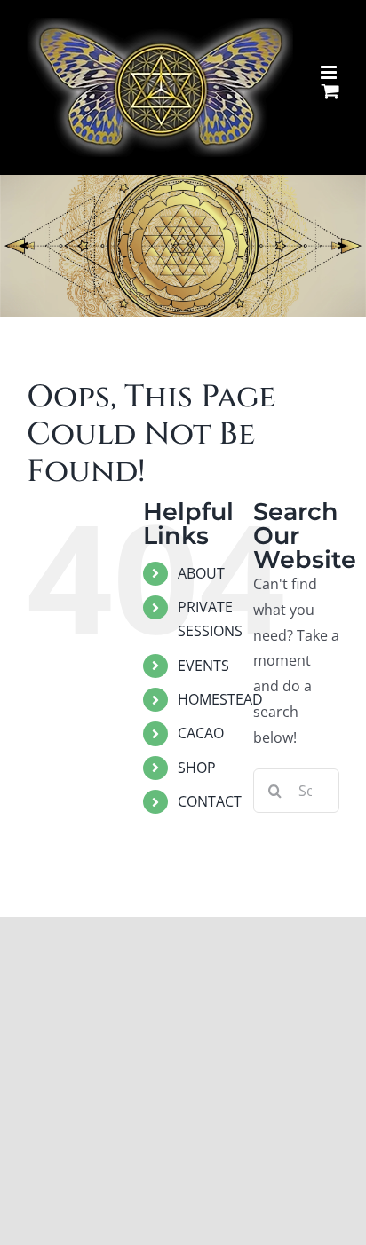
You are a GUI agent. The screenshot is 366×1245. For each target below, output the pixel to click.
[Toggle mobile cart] (330, 91)
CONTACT (210, 801)
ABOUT (201, 573)
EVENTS (203, 665)
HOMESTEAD (220, 699)
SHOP (197, 767)
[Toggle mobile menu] (330, 72)
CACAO (201, 733)
